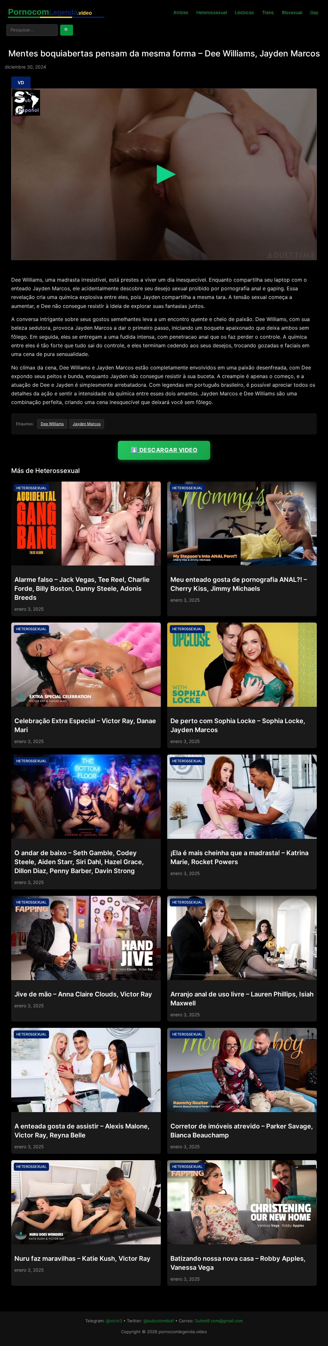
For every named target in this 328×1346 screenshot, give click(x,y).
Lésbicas (244, 12)
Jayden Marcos (87, 423)
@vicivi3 (114, 1320)
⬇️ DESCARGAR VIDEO (164, 450)
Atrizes (180, 12)
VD (21, 82)
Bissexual (292, 12)
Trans (268, 12)
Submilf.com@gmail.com (219, 1320)
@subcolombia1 (159, 1320)
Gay (314, 12)
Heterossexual (211, 12)
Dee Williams (52, 423)
